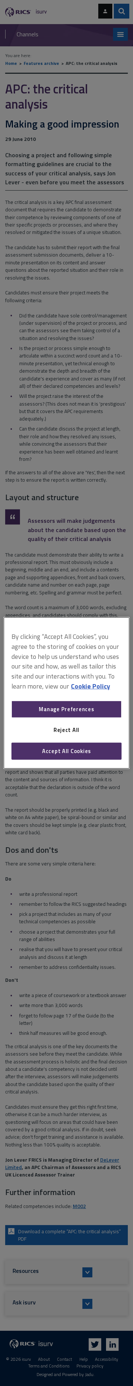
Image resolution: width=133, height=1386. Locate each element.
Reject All (66, 730)
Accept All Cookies (66, 751)
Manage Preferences (66, 709)
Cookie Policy (90, 686)
